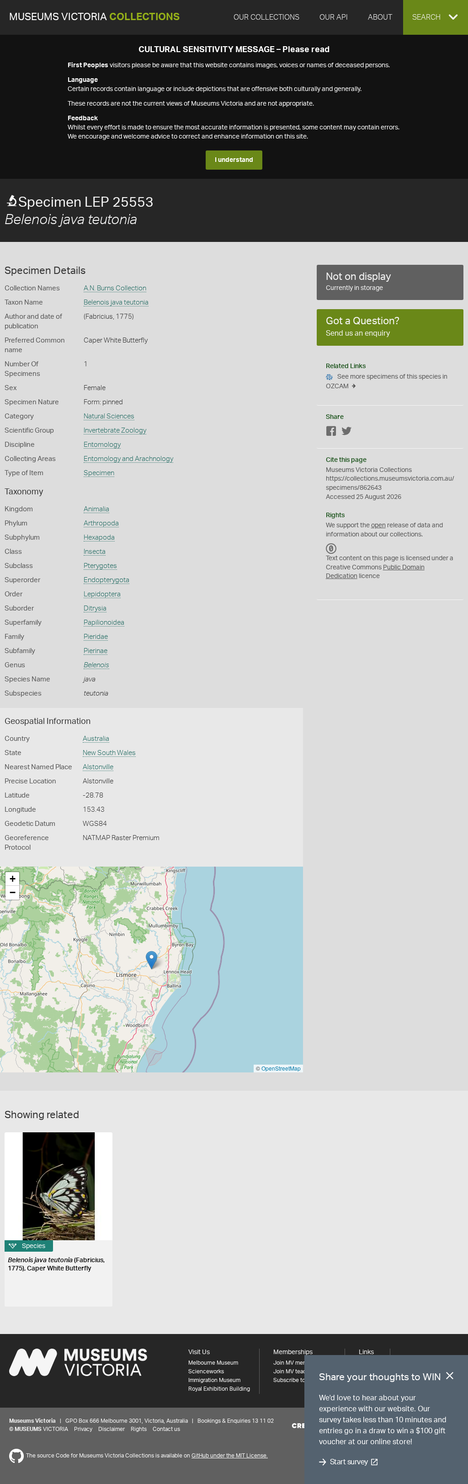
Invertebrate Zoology (115, 430)
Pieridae (96, 636)
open (378, 525)
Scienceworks (206, 1371)
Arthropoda (101, 523)
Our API (333, 17)
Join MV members (296, 1363)
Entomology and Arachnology (128, 458)
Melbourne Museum (213, 1363)
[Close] (449, 1377)
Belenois (96, 665)
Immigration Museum (214, 1380)
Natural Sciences (109, 416)
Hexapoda (99, 537)
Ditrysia (95, 608)
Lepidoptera (102, 594)
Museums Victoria (94, 17)
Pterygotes (100, 566)
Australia (96, 738)
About (380, 17)
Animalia (96, 509)
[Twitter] (346, 433)
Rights (139, 1429)
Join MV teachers (295, 1371)
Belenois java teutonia (116, 302)
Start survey (349, 1462)
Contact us (166, 1429)
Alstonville (98, 767)
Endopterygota (106, 580)
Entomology (102, 444)
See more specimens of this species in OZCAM (386, 382)
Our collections (266, 17)
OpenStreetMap (281, 1068)
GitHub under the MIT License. (229, 1455)
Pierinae (95, 651)
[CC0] (331, 548)
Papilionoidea (104, 622)
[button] (435, 17)
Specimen (99, 473)
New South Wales (109, 753)
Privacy (83, 1429)
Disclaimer (111, 1429)
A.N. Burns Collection (115, 288)
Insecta (95, 551)
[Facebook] (331, 433)
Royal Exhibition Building (219, 1389)
